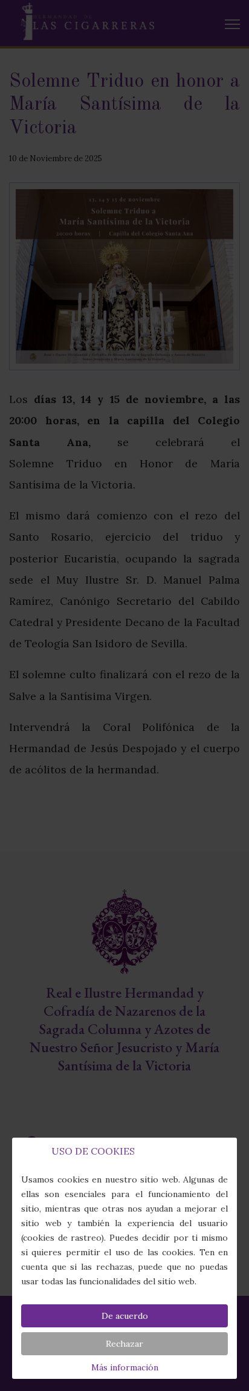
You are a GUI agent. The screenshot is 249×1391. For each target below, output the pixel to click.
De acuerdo (125, 1315)
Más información (124, 1367)
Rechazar (124, 1343)
